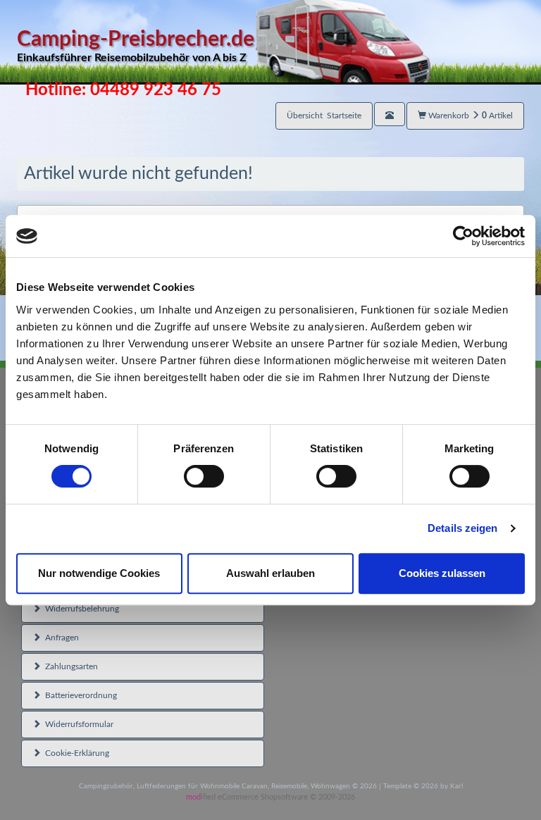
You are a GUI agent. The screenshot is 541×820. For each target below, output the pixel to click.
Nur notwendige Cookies (99, 573)
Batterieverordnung (79, 695)
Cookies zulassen (442, 573)
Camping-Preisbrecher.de (135, 46)
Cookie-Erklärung (75, 753)
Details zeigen (462, 528)
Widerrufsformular (77, 724)
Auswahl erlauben (270, 573)
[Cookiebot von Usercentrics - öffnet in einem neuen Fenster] (463, 236)
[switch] (204, 476)
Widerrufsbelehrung (80, 608)
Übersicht (324, 115)
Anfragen (60, 637)
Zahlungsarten (69, 666)
